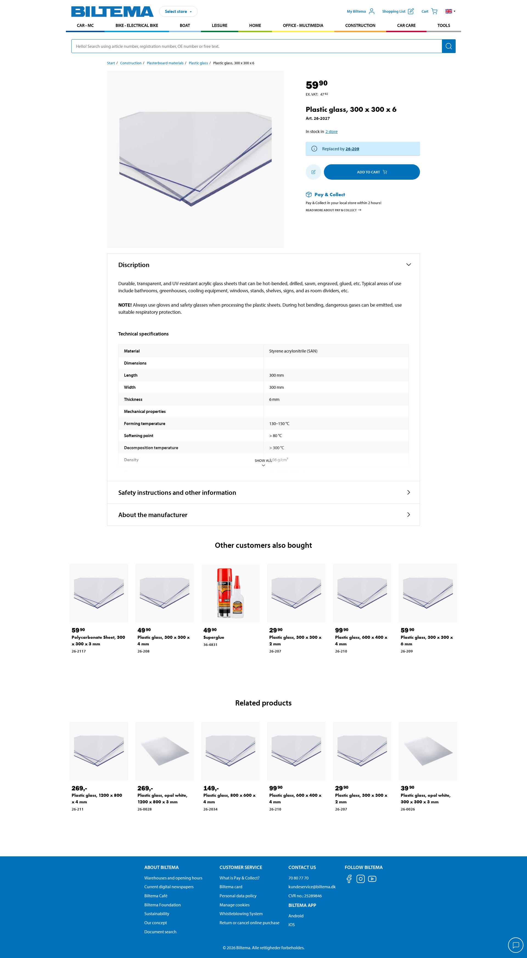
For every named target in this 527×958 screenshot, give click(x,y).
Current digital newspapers (169, 886)
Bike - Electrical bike (137, 25)
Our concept (155, 922)
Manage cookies (235, 904)
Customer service (241, 867)
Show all (263, 460)
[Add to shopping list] (313, 172)
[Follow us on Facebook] (349, 879)
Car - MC (85, 25)
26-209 (352, 148)
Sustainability (156, 913)
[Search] (449, 46)
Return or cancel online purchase (249, 922)
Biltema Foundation (162, 904)
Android (296, 915)
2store (332, 131)
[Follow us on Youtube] (372, 881)
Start (111, 62)
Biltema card (231, 886)
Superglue (213, 637)
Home (255, 25)
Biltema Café (155, 895)
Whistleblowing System (241, 913)
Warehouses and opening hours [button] (173, 878)
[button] (450, 11)
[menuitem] (85, 26)
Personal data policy (238, 895)
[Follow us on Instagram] (360, 879)
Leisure (219, 25)
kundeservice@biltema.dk (312, 886)
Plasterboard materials (165, 62)
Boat (185, 25)
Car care (406, 25)
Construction (360, 25)
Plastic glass (198, 62)
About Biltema (161, 867)
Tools (444, 25)
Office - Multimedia (303, 25)
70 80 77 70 (298, 878)
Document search (160, 931)
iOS (291, 924)
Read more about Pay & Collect (331, 210)
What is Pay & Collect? (240, 878)
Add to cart (368, 172)
